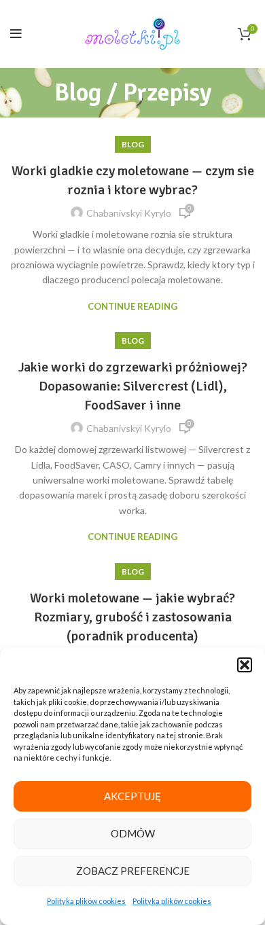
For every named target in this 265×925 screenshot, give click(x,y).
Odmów (133, 833)
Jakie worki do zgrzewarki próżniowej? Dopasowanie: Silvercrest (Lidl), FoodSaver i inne (132, 386)
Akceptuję (132, 796)
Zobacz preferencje (133, 871)
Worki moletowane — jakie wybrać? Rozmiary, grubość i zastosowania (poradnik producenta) (132, 617)
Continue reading (132, 306)
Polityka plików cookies (86, 900)
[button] (244, 665)
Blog (133, 144)
